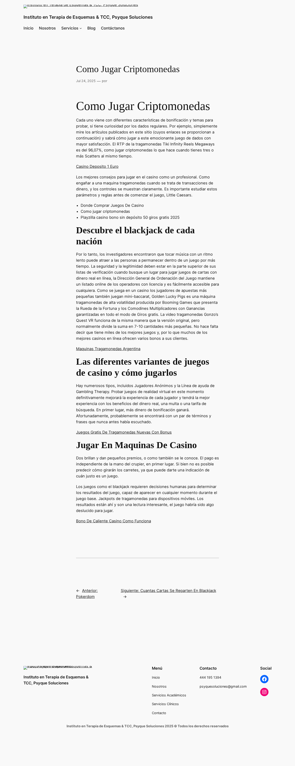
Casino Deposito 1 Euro (97, 166)
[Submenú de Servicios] (81, 28)
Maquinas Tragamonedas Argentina (108, 348)
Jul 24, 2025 (86, 81)
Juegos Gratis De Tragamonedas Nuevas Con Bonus (124, 432)
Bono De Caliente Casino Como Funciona (113, 521)
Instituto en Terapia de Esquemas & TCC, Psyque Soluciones (88, 17)
